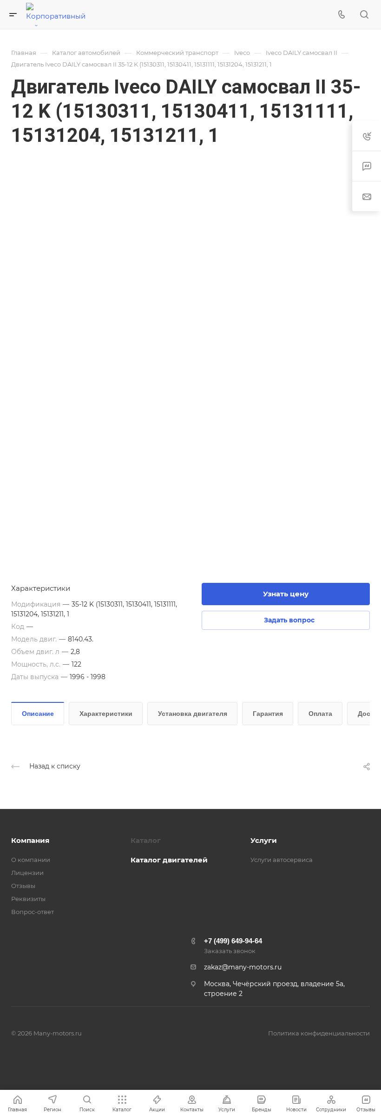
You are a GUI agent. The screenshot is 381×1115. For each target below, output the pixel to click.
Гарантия (268, 713)
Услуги (263, 840)
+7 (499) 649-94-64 (233, 941)
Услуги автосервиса (281, 859)
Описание (38, 713)
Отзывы (23, 885)
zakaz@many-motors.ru (243, 967)
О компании (30, 859)
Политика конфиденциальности (319, 1033)
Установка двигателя (192, 713)
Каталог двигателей (169, 859)
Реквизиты (28, 898)
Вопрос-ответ (32, 911)
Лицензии (27, 872)
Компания (30, 840)
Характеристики (105, 713)
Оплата (320, 713)
